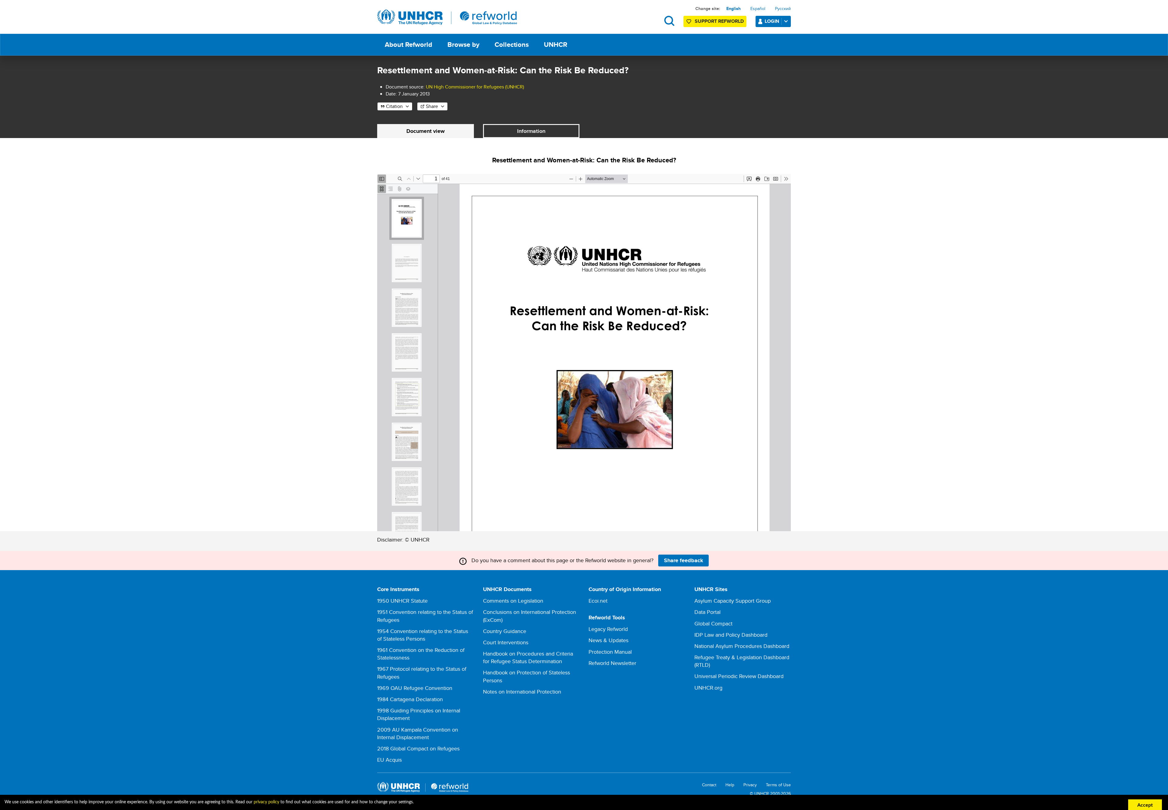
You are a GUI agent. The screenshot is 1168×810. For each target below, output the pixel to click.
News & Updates (608, 640)
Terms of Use (778, 785)
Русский (783, 8)
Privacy (750, 785)
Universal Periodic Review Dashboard (739, 676)
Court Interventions (505, 642)
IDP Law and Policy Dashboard (730, 635)
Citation (394, 106)
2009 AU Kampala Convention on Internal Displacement (417, 733)
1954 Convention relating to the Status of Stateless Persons (422, 634)
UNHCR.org (708, 687)
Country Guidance (504, 631)
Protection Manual (610, 652)
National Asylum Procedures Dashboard (741, 646)
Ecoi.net (598, 600)
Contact (709, 785)
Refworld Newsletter (612, 663)
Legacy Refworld (608, 629)
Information (531, 131)
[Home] (447, 17)
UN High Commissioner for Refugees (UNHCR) (475, 86)
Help (729, 785)
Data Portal (707, 612)
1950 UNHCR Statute (402, 600)
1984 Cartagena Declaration (410, 699)
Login (772, 21)
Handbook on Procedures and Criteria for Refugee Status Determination (528, 657)
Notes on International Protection (522, 691)
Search (669, 21)
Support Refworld (719, 21)
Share (432, 106)
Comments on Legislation (513, 600)
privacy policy (266, 802)
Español (757, 8)
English (733, 8)
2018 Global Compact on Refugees (418, 748)
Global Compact (713, 623)
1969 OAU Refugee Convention (414, 688)
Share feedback (683, 560)
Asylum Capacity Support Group (732, 600)
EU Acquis (389, 759)
